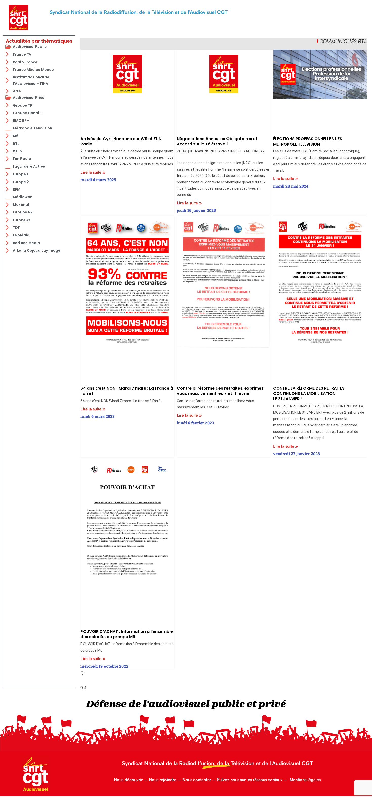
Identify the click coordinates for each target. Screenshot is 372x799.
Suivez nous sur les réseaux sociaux (249, 779)
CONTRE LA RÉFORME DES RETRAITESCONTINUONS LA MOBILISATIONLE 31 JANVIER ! (309, 393)
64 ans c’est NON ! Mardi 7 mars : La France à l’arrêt (126, 390)
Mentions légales (305, 779)
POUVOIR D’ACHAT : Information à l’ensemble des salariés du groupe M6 (126, 634)
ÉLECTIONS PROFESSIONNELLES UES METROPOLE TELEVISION (307, 141)
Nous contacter (196, 779)
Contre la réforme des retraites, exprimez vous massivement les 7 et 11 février (220, 390)
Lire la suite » (93, 172)
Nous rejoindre (162, 779)
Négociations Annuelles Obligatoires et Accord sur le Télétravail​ (217, 141)
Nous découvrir (128, 779)
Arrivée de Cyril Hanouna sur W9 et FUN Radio (120, 141)
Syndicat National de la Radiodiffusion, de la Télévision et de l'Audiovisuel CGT (139, 12)
